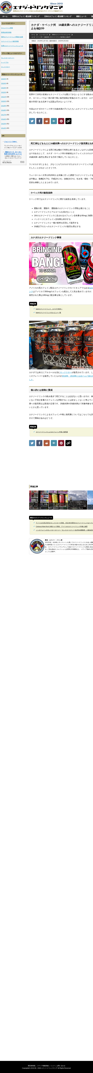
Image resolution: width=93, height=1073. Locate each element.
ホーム (5, 16)
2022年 (3, 92)
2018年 (3, 110)
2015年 (3, 124)
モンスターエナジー (7, 58)
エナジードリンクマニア (49, 1068)
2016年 (3, 119)
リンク (52, 1066)
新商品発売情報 (6, 32)
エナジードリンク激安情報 (10, 41)
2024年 (3, 83)
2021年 (3, 97)
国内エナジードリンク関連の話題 (12, 37)
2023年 (3, 88)
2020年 (3, 101)
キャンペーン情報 (7, 28)
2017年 (3, 115)
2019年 (3, 106)
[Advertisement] (67, 132)
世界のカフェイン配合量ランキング (25, 16)
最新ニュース (81, 16)
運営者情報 (31, 1066)
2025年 (3, 79)
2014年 (3, 128)
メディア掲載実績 (43, 1066)
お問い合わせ (61, 1066)
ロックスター (66, 372)
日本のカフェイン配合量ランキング (57, 16)
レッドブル (4, 62)
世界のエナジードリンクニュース (12, 46)
